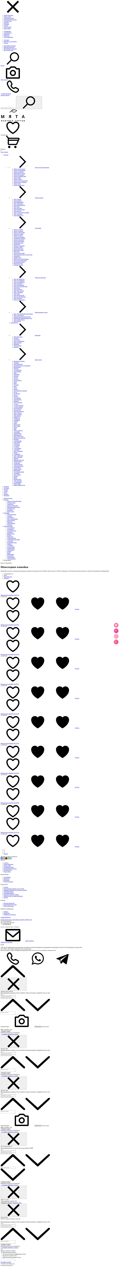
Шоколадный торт (19, 460)
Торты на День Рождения (42, 167)
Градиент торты (18, 247)
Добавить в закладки (6, 942)
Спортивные (10, 550)
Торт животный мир (19, 205)
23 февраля (17, 420)
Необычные (10, 554)
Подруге (16, 379)
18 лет (15, 392)
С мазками (17, 473)
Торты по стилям (18, 234)
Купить (77, 609)
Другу (15, 387)
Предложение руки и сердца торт (23, 254)
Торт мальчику (18, 200)
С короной (10, 545)
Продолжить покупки (6, 1202)
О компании (7, 31)
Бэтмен (16, 476)
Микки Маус (17, 483)
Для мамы (16, 374)
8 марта (16, 421)
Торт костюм (17, 321)
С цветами (10, 541)
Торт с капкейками (19, 341)
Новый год (17, 417)
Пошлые (16, 368)
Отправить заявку (5, 1031)
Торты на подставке (19, 253)
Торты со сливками (19, 246)
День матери (17, 416)
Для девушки (17, 371)
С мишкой (16, 449)
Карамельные (11, 548)
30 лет (15, 395)
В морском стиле (12, 542)
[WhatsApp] (8, 858)
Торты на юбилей (19, 172)
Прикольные (17, 367)
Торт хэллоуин (18, 414)
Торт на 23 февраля (19, 282)
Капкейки (37, 335)
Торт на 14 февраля (19, 280)
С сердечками (17, 370)
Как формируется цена (10, 48)
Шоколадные (10, 533)
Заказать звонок (5, 95)
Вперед (6, 854)
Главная (6, 863)
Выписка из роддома (19, 438)
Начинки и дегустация (10, 41)
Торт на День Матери (20, 297)
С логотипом (10, 527)
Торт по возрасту (18, 203)
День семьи (17, 426)
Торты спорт (17, 183)
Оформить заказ (17, 1202)
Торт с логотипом (19, 315)
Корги (15, 477)
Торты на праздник (40, 277)
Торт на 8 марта (18, 283)
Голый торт (17, 244)
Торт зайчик (17, 442)
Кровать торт (17, 257)
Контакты (6, 35)
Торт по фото (7, 27)
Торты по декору (18, 229)
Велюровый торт (18, 243)
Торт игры (17, 206)
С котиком (17, 444)
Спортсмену (17, 467)
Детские (16, 338)
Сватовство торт (18, 265)
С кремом (10, 532)
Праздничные (17, 342)
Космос (16, 452)
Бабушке (16, 376)
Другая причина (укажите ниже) (11, 1257)
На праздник (17, 410)
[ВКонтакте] (2, 858)
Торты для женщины (19, 170)
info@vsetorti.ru (29, 941)
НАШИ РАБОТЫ (5, 917)
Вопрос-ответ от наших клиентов (13, 896)
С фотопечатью (18, 464)
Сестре (16, 377)
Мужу (15, 382)
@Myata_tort (28, 919)
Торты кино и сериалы (20, 182)
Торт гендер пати (18, 436)
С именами (10, 529)
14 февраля (17, 418)
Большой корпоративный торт (22, 317)
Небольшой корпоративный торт (23, 318)
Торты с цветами (18, 231)
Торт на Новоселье (19, 285)
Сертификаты (8, 33)
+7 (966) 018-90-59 (6, 93)
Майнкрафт (17, 470)
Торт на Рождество (19, 295)
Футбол (9, 535)
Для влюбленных (18, 466)
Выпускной (17, 424)
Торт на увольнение (19, 299)
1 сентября (17, 432)
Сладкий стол (8, 21)
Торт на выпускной (19, 209)
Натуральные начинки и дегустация (14, 888)
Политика (6, 913)
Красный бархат (11, 530)
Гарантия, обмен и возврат (11, 894)
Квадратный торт (18, 248)
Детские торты (39, 198)
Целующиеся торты (19, 262)
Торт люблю (17, 475)
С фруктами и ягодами (13, 539)
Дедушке (16, 385)
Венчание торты (18, 263)
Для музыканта (11, 558)
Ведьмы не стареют (19, 361)
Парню (16, 389)
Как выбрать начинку (10, 45)
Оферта (6, 911)
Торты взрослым (8, 15)
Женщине (16, 344)
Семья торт (17, 256)
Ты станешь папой (19, 472)
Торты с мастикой (19, 240)
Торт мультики (18, 208)
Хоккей (9, 551)
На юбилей (17, 393)
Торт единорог (18, 480)
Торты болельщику (19, 175)
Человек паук (17, 479)
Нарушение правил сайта (9, 1255)
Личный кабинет (8, 891)
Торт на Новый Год (19, 279)
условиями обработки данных (10, 1034)
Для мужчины (18, 345)
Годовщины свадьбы (19, 238)
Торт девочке (17, 199)
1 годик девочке (18, 407)
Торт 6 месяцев (18, 402)
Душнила (16, 362)
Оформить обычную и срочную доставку (15, 890)
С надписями (11, 547)
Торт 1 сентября (18, 292)
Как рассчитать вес (9, 47)
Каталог (6, 499)
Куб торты (17, 251)
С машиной (17, 454)
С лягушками (17, 448)
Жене (15, 373)
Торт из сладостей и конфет (21, 212)
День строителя (18, 430)
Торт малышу (17, 211)
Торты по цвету (18, 235)
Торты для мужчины (19, 169)
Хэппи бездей (17, 469)
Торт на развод (18, 298)
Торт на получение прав (20, 286)
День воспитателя (19, 411)
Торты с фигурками (19, 232)
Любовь (9, 544)
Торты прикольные (19, 185)
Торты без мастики (19, 241)
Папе (15, 383)
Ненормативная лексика (9, 1252)
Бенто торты (38, 359)
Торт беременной (18, 202)
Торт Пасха (17, 288)
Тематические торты (19, 173)
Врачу (9, 553)
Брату (15, 386)
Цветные (16, 347)
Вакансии (6, 34)
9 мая (15, 423)
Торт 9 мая (17, 294)
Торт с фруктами (18, 455)
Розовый (16, 439)
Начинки (6, 22)
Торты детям (7, 16)
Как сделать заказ (9, 50)
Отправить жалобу (6, 1262)
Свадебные (38, 228)
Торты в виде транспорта (21, 180)
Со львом (16, 446)
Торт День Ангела (19, 291)
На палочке (10, 555)
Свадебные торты (9, 18)
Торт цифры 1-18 (18, 215)
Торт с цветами (18, 457)
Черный (16, 458)
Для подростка (18, 408)
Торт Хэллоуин (18, 289)
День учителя (17, 413)
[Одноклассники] (4, 858)
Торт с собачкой (18, 451)
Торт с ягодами (18, 214)
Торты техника (18, 179)
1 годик (16, 404)
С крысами (17, 445)
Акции (6, 897)
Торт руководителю (19, 319)
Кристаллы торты (19, 250)
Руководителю (18, 461)
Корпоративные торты (10, 19)
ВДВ (15, 429)
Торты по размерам (19, 237)
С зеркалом (17, 463)
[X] (6, 858)
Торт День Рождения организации (23, 314)
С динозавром (18, 482)
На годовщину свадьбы (20, 390)
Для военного (11, 557)
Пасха (15, 427)
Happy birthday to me (19, 485)
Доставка (6, 24)
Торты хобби (17, 178)
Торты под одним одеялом (21, 259)
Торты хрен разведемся (20, 260)
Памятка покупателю (10, 914)
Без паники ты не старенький (22, 365)
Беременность (17, 435)
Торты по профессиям (20, 176)
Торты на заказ (8, 498)
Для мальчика (17, 399)
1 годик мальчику (19, 405)
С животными (18, 441)
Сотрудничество (8, 37)
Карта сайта (7, 28)
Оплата (6, 25)
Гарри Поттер (17, 433)
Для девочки (17, 398)
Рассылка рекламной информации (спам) (14, 1254)
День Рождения (18, 337)
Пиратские (10, 536)
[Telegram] (11, 858)
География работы (9, 893)
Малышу (16, 401)
